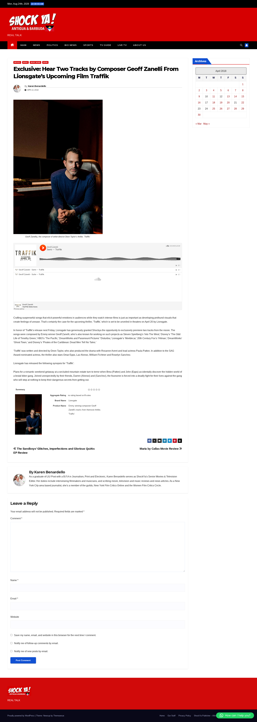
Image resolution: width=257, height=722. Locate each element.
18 (213, 102)
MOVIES (17, 62)
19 (221, 102)
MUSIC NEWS (35, 62)
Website (14, 617)
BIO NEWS (71, 45)
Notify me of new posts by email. (31, 651)
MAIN (23, 45)
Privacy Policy (184, 716)
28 (235, 108)
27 (228, 108)
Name (14, 580)
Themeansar (58, 716)
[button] (241, 45)
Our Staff (171, 716)
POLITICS (52, 45)
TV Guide (105, 45)
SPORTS (88, 45)
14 (235, 96)
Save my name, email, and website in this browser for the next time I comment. (55, 635)
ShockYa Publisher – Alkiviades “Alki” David (213, 716)
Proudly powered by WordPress (21, 716)
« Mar (199, 123)
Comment (16, 518)
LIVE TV (122, 45)
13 (228, 96)
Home (162, 716)
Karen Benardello (37, 86)
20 (228, 102)
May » (206, 123)
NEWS (36, 45)
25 (213, 108)
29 (242, 108)
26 (221, 108)
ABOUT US (139, 45)
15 (242, 96)
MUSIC (25, 62)
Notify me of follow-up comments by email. (36, 643)
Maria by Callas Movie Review (159, 448)
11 (213, 96)
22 (242, 102)
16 (199, 102)
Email (14, 598)
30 (199, 114)
